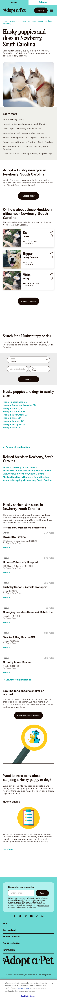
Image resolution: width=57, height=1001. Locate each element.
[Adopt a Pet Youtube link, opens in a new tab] (32, 916)
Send (42, 893)
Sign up (40, 10)
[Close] (53, 983)
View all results (28, 301)
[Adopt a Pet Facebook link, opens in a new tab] (15, 916)
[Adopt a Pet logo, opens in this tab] (28, 963)
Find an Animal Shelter (28, 715)
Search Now (29, 195)
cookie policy (23, 988)
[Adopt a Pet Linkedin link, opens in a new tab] (42, 916)
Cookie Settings (27, 996)
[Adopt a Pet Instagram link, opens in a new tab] (37, 916)
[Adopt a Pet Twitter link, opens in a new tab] (21, 916)
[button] (51, 232)
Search (28, 379)
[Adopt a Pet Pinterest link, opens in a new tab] (26, 916)
